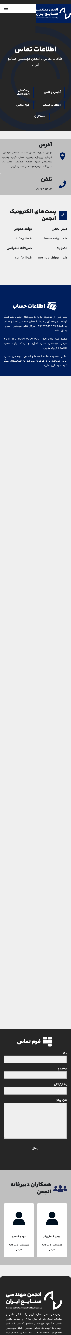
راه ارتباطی (60, 1084)
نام (65, 1052)
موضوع (62, 1068)
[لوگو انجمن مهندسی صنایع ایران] (53, 9)
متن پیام (61, 1100)
